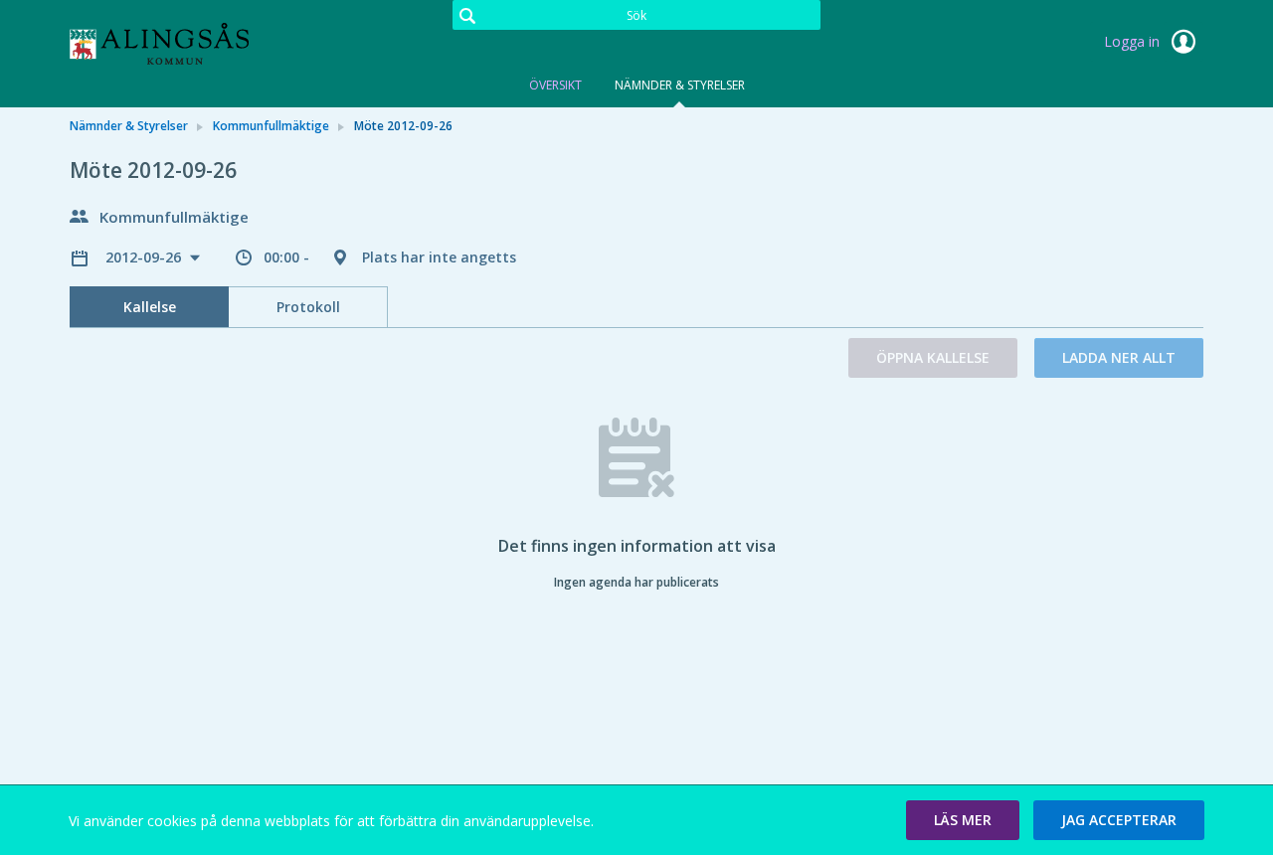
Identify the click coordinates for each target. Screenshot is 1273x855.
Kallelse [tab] (149, 306)
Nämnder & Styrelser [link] (129, 125)
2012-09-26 (145, 257)
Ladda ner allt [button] (1119, 357)
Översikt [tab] (555, 85)
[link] (169, 43)
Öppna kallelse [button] (933, 357)
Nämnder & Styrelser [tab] (680, 85)
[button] (962, 820)
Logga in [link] (1134, 41)
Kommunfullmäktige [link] (271, 125)
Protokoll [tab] (308, 306)
